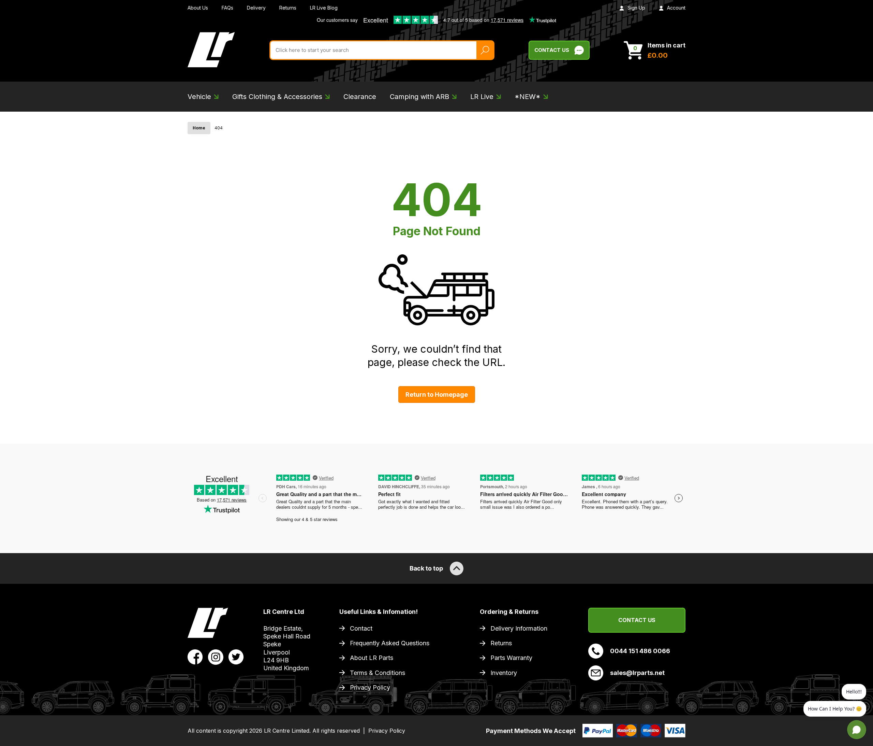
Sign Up (636, 8)
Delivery (256, 8)
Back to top (426, 568)
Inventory (503, 672)
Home (199, 127)
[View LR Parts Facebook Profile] (195, 656)
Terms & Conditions (377, 672)
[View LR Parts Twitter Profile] (236, 656)
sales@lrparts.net (637, 672)
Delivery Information (518, 628)
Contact (361, 628)
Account (676, 8)
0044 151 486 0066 (640, 650)
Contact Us (551, 50)
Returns (287, 8)
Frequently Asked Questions (389, 643)
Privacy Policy (370, 687)
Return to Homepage (436, 394)
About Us (198, 8)
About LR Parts (371, 657)
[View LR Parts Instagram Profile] (215, 656)
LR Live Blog (324, 8)
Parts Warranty (511, 657)
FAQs (227, 8)
